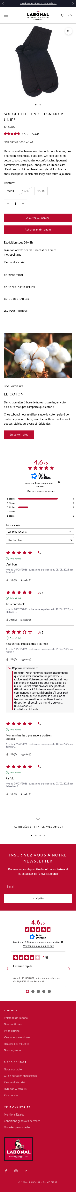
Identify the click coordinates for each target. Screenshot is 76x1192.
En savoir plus (19, 434)
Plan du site (11, 1095)
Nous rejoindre (13, 1050)
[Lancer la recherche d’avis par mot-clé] (71, 540)
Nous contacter (13, 1069)
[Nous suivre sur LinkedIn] (26, 1171)
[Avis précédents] (7, 969)
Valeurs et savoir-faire (17, 1037)
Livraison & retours (15, 1088)
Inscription (38, 898)
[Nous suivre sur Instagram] (16, 1171)
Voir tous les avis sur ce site (41, 491)
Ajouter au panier (37, 217)
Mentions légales (14, 1114)
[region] (38, 822)
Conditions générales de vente (22, 1121)
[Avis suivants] (69, 969)
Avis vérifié (15, 558)
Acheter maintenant (38, 229)
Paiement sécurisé (14, 1082)
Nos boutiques (13, 1024)
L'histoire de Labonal (16, 1017)
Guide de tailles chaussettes (20, 1075)
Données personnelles (17, 1127)
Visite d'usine (11, 1030)
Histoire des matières (16, 1043)
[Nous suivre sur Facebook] (6, 1171)
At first (52, 1182)
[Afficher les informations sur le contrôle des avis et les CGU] (62, 942)
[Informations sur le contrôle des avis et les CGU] (58, 482)
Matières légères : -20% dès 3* (38, 3)
